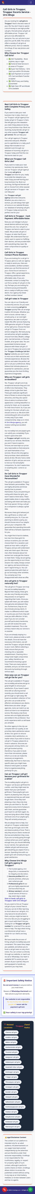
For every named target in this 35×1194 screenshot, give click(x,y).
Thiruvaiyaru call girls (13, 1082)
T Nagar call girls (11, 1077)
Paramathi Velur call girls (14, 1067)
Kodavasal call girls (12, 1122)
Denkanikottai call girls (13, 1047)
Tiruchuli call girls (11, 1052)
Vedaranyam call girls (13, 1062)
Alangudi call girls (11, 1097)
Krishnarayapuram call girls (15, 1107)
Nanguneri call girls (12, 1057)
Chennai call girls (11, 1032)
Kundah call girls (11, 1092)
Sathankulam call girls (13, 1102)
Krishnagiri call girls (12, 1072)
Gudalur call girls (11, 1037)
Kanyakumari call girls (13, 1117)
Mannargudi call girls (13, 1127)
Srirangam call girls (12, 1087)
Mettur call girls (11, 1042)
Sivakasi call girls (11, 1112)
